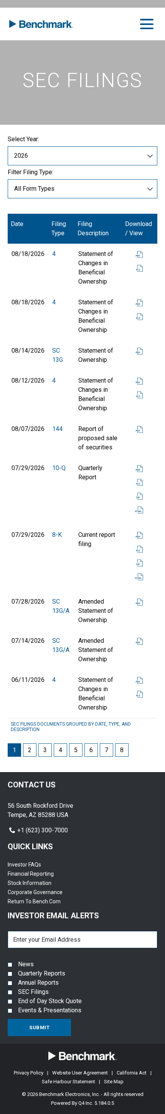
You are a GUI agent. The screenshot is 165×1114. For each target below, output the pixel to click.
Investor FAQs (34, 864)
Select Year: (23, 139)
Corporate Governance (44, 892)
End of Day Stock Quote (50, 1001)
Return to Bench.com (43, 901)
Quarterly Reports (41, 973)
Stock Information (39, 883)
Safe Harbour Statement (68, 1081)
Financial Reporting (40, 873)
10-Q (59, 468)
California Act (132, 1072)
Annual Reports (38, 982)
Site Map (114, 1081)
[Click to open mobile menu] (147, 24)
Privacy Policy (28, 1072)
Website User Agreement (80, 1072)
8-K (57, 534)
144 (57, 428)
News (26, 964)
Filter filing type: (30, 172)
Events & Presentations (49, 1010)
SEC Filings (33, 991)
